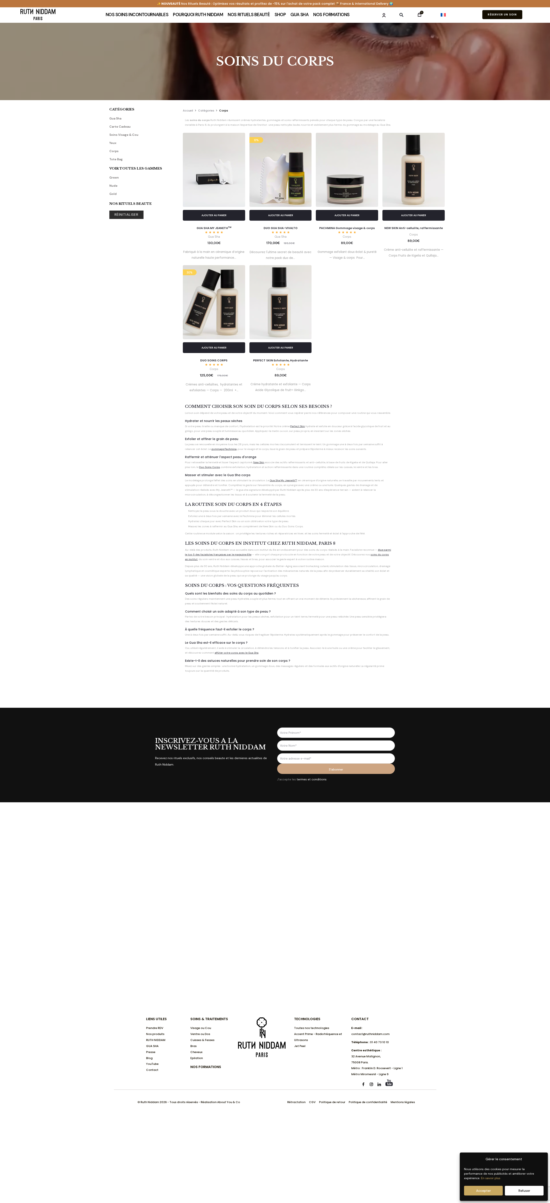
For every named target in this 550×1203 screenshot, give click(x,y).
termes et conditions (312, 779)
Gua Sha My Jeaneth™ (283, 480)
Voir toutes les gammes (135, 168)
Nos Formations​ (205, 1066)
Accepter (483, 1191)
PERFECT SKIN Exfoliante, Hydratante (280, 360)
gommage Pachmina (224, 449)
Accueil (188, 111)
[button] (401, 15)
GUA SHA (299, 14)
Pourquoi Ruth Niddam (198, 14)
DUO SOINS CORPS (214, 360)
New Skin (258, 462)
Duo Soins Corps (209, 467)
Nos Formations (331, 14)
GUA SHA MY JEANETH (214, 228)
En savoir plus (490, 1178)
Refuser (524, 1191)
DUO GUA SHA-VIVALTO (281, 228)
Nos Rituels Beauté (249, 14)
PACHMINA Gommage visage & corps (347, 228)
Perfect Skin (297, 426)
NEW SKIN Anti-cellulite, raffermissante (413, 228)
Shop (280, 14)
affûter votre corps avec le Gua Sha (236, 652)
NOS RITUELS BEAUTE (130, 204)
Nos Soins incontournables (137, 14)
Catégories (206, 111)
